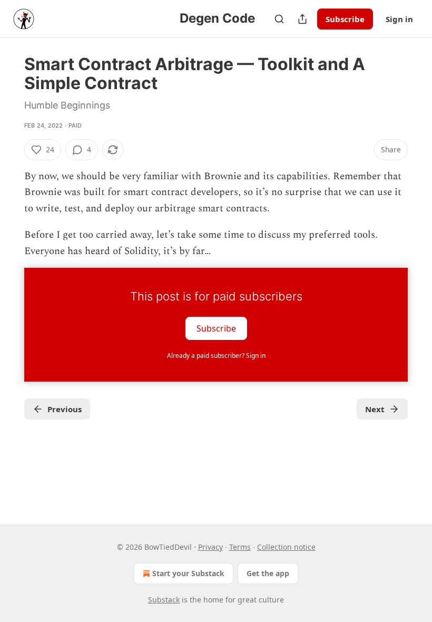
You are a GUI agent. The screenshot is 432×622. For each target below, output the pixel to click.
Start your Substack (188, 573)
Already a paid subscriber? (216, 355)
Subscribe (345, 19)
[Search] (279, 19)
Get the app (268, 573)
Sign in (399, 19)
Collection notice (286, 547)
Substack (164, 600)
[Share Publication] (302, 19)
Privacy (210, 547)
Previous (64, 409)
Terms (240, 547)
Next (375, 409)
